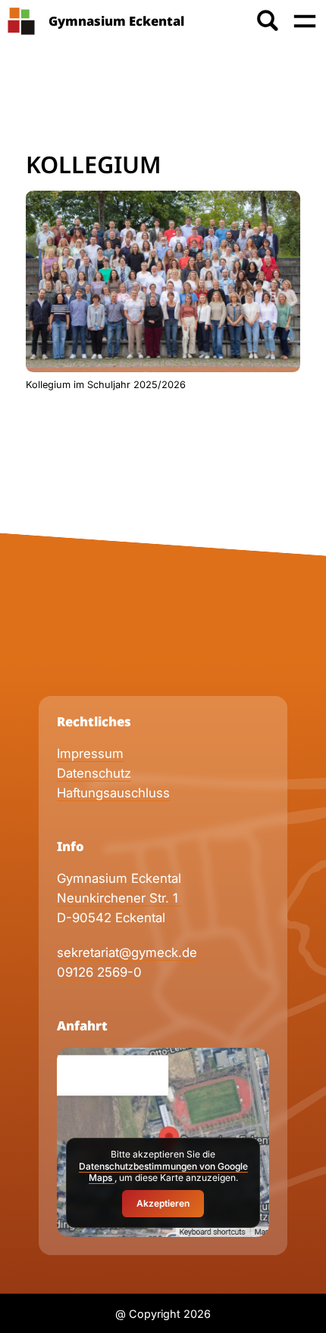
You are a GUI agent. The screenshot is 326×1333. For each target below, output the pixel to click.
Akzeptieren (163, 1203)
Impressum (90, 753)
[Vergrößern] (280, 209)
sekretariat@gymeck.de (127, 952)
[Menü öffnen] (305, 21)
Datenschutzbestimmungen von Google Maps (163, 1172)
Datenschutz (94, 773)
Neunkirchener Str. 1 (119, 898)
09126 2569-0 (99, 972)
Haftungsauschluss (113, 792)
